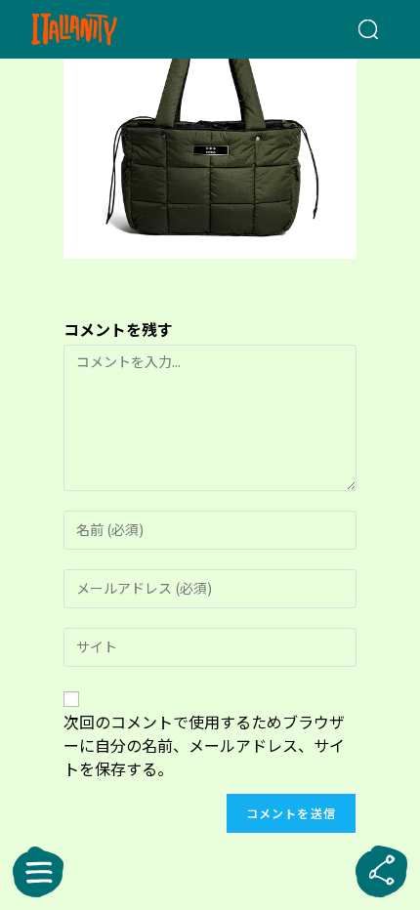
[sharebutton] (382, 872)
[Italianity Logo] (102, 29)
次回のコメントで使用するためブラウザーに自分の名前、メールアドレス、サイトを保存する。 (204, 745)
